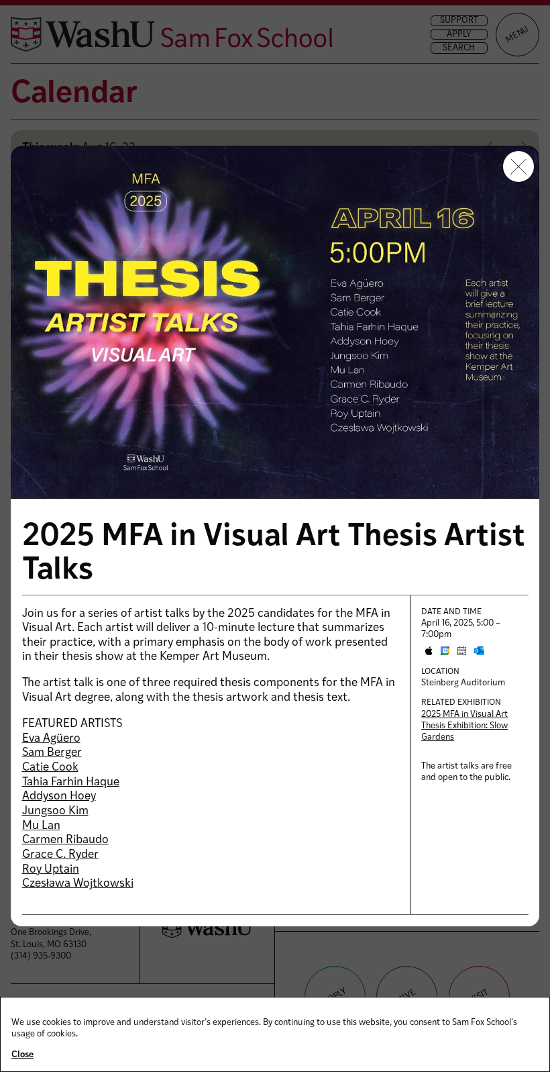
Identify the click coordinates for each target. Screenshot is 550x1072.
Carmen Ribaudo (65, 840)
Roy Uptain (50, 869)
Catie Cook (50, 767)
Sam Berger (52, 753)
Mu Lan (41, 826)
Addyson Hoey (59, 796)
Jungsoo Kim (55, 811)
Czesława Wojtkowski (77, 883)
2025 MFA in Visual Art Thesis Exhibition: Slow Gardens (464, 726)
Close (22, 1055)
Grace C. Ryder (60, 855)
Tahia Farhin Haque (70, 782)
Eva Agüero (51, 738)
